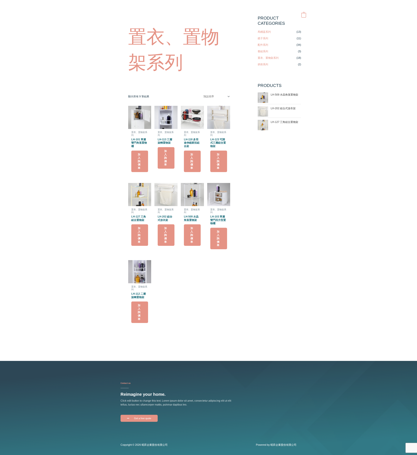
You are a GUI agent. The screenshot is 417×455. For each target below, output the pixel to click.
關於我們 (222, 15)
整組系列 (263, 51)
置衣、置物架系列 (268, 57)
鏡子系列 (263, 38)
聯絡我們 (272, 15)
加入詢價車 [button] (139, 161)
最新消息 (237, 15)
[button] (289, 15)
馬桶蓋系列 (264, 31)
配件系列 (263, 44)
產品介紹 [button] (253, 15)
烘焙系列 (263, 64)
